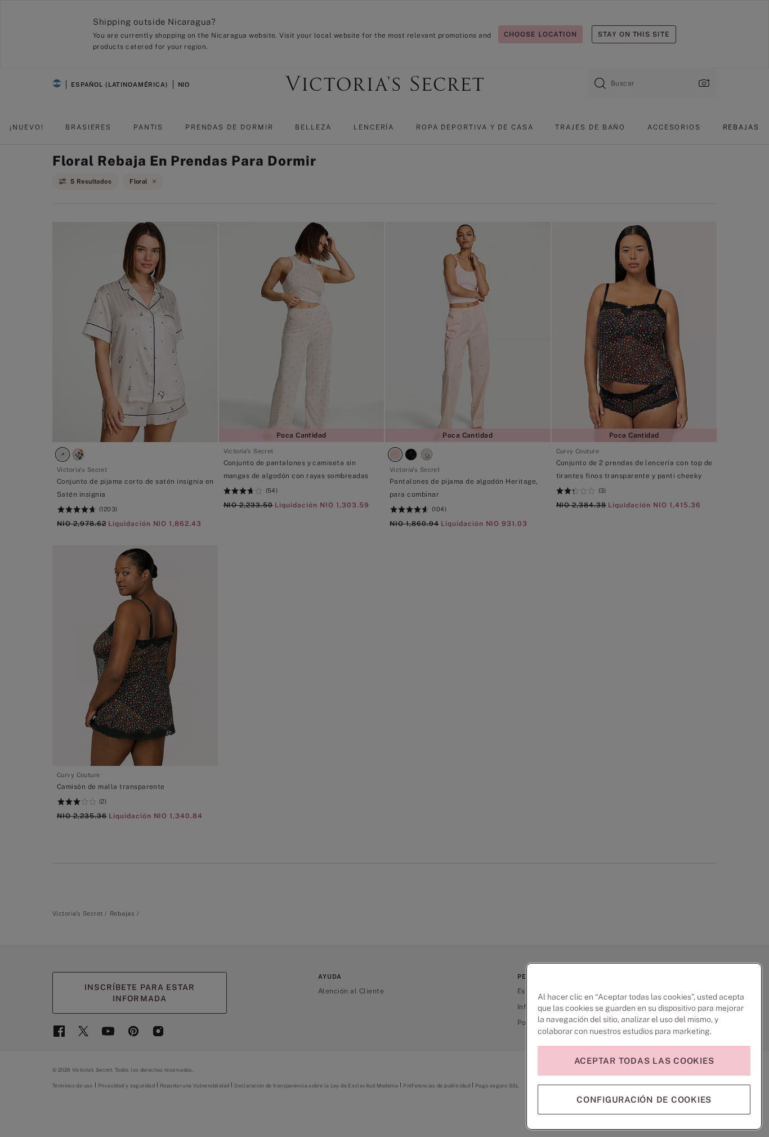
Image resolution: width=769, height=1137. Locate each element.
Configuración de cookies (644, 1099)
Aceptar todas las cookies (644, 1060)
